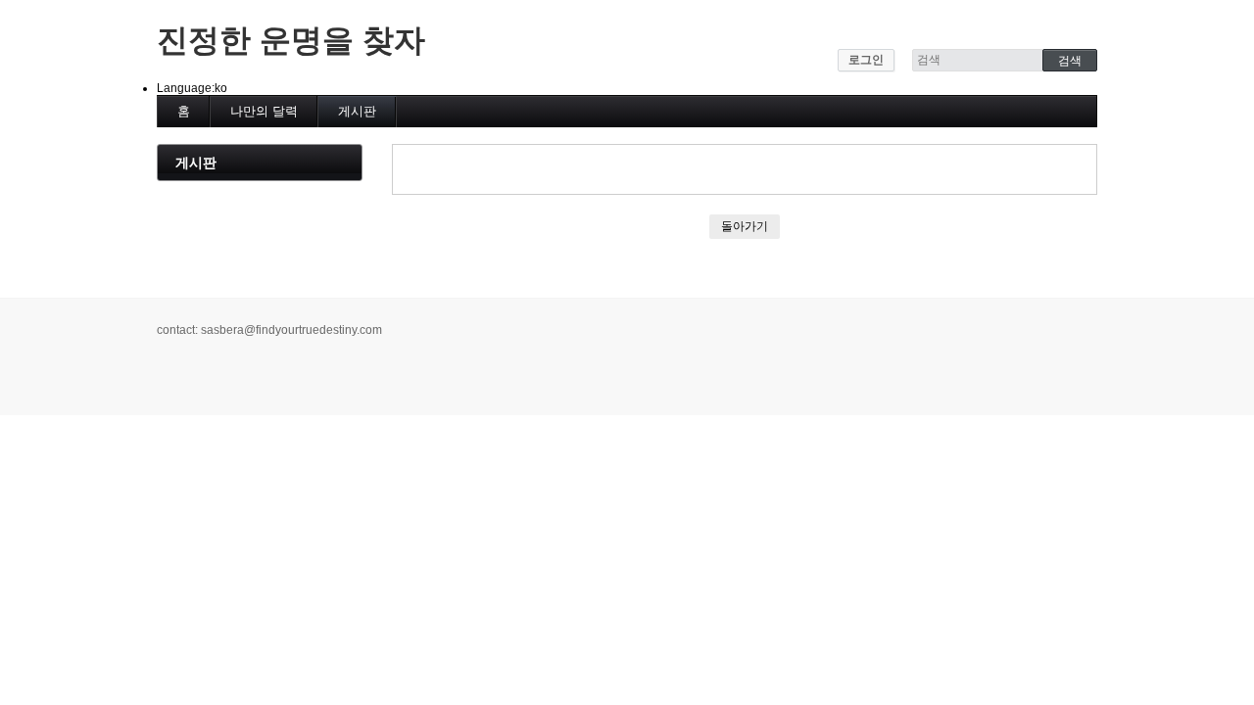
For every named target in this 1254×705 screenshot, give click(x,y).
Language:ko (192, 88)
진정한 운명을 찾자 (291, 40)
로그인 (866, 60)
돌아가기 (744, 225)
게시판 (357, 111)
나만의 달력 (264, 111)
